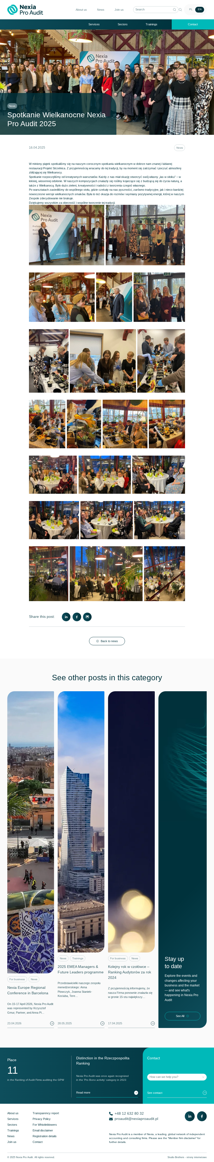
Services (94, 24)
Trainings (151, 24)
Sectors (123, 24)
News (179, 147)
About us (81, 9)
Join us (119, 9)
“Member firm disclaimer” (182, 1138)
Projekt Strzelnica (54, 168)
